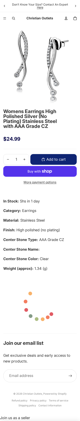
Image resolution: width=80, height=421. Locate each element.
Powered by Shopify (55, 393)
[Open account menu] (66, 18)
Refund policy (19, 400)
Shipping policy (27, 405)
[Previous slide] (4, 6)
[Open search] (13, 18)
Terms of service (58, 400)
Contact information (50, 405)
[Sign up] (70, 375)
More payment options (40, 182)
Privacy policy (38, 400)
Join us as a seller (15, 418)
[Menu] (4, 18)
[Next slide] (75, 6)
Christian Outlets (32, 393)
